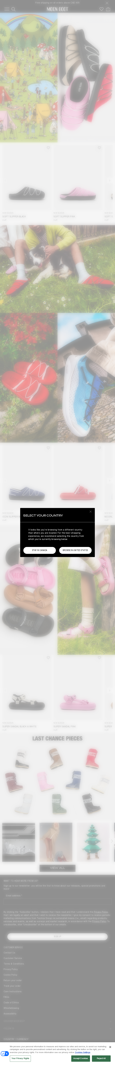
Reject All (101, 1058)
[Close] (110, 1047)
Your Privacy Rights (20, 1058)
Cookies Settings (82, 1052)
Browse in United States (75, 550)
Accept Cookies (80, 1058)
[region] (57, 1053)
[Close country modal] (90, 511)
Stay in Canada (39, 550)
